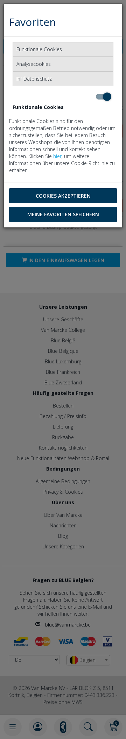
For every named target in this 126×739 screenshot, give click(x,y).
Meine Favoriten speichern (63, 214)
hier (57, 156)
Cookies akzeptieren (63, 195)
